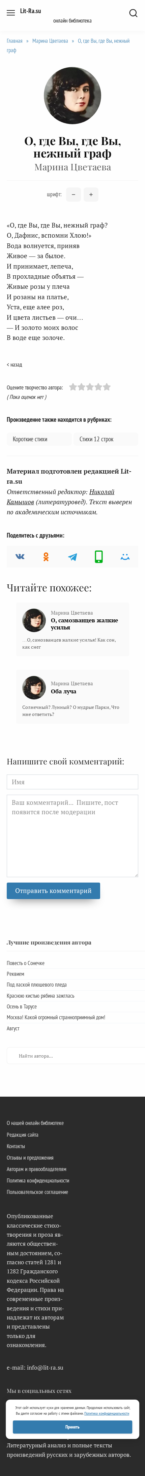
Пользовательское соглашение (37, 1192)
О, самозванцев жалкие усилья (84, 623)
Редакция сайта (22, 1134)
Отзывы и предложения (30, 1157)
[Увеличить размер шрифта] (91, 194)
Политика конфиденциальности (38, 1180)
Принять (72, 1427)
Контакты (16, 1146)
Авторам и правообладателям (36, 1169)
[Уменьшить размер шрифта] (73, 194)
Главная (15, 40)
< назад (14, 364)
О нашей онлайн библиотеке (35, 1123)
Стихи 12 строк (96, 439)
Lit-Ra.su (30, 11)
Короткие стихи (30, 439)
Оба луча (63, 691)
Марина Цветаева (50, 40)
